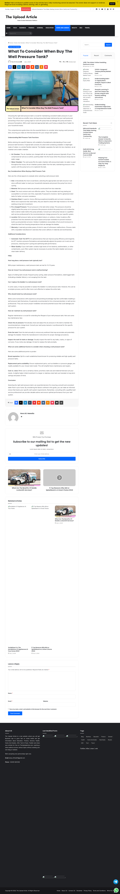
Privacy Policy (88, 890)
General (40, 28)
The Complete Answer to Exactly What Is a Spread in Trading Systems (52, 9)
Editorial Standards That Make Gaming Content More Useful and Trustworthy (90, 132)
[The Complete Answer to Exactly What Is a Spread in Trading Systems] (105, 131)
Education (50, 28)
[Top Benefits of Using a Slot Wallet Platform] (48, 879)
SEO (81, 28)
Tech (15, 28)
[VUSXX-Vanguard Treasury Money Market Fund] (88, 72)
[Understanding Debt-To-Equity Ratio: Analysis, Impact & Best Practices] (88, 81)
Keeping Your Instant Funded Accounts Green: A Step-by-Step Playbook (104, 161)
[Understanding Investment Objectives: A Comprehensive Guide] (88, 108)
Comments (108, 55)
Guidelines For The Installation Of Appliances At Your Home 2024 (18, 649)
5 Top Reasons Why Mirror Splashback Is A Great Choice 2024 (42, 649)
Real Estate (102, 740)
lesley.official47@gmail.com (17, 758)
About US (64, 890)
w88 (96, 748)
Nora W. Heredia (15, 62)
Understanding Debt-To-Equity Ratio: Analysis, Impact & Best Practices (103, 81)
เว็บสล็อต (82, 748)
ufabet (92, 748)
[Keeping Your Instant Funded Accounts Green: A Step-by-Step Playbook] (105, 152)
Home (8, 28)
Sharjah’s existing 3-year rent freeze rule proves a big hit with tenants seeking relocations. (102, 93)
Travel (87, 28)
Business (22, 28)
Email (10, 701)
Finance (31, 28)
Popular (85, 55)
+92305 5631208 (15, 762)
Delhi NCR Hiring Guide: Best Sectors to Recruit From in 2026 (89, 152)
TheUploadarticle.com (26, 745)
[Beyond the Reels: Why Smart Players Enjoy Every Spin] (71, 805)
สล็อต (87, 748)
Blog (82, 736)
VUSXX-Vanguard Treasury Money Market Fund (103, 71)
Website (45, 701)
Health (74, 28)
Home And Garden (62, 28)
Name (10, 693)
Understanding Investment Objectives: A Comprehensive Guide (103, 106)
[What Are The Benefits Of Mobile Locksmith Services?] (65, 511)
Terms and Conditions (99, 890)
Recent (96, 55)
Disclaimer (79, 890)
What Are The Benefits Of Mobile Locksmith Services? (64, 520)
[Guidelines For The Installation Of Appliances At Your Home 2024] (18, 576)
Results (110, 740)
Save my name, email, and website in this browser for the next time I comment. (33, 709)
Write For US (110, 890)
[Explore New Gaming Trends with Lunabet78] (60, 879)
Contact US (72, 890)
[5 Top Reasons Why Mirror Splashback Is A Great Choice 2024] (42, 576)
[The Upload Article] (22, 18)
